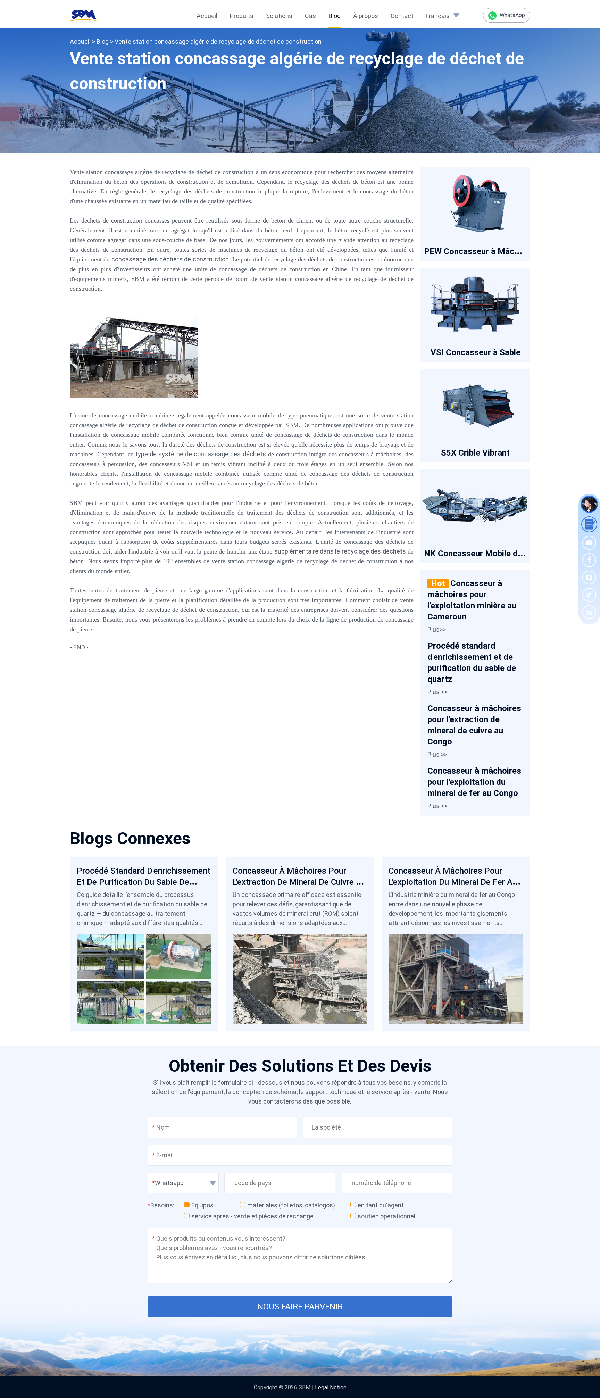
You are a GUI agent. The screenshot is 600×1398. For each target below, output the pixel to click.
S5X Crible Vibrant (475, 453)
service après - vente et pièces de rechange (252, 1216)
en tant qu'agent (381, 1205)
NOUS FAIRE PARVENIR (300, 1307)
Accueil (207, 15)
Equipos (202, 1205)
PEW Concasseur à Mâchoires (481, 251)
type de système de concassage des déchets (200, 454)
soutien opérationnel (386, 1216)
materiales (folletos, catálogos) (291, 1205)
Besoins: (161, 1205)
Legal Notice (331, 1387)
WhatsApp (511, 15)
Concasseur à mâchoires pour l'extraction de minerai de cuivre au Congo (299, 882)
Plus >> (437, 692)
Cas (310, 15)
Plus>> (436, 629)
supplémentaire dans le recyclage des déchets (340, 551)
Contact (402, 15)
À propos (365, 15)
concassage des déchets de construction (170, 259)
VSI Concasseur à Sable (475, 352)
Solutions (279, 15)
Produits (241, 15)
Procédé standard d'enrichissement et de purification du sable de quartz (143, 882)
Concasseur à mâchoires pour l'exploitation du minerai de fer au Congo (474, 782)
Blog (334, 15)
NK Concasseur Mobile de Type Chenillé (499, 553)
